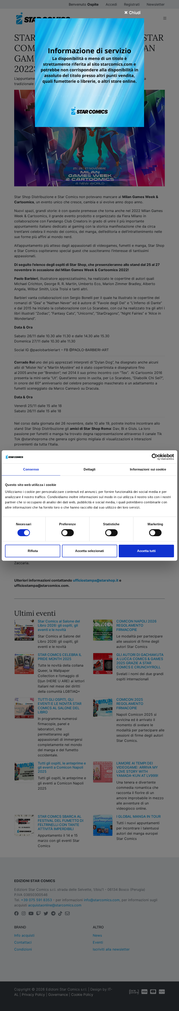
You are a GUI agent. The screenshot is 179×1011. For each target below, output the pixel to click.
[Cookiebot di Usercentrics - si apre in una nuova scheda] (155, 457)
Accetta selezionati (89, 551)
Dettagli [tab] (90, 469)
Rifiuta (33, 551)
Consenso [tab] (31, 469)
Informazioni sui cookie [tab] (148, 469)
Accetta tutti (146, 551)
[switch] (67, 532)
